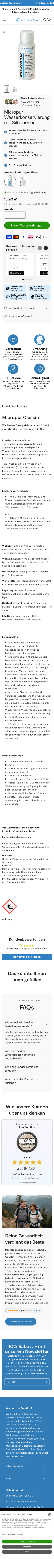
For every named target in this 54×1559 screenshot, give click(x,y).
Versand (16, 204)
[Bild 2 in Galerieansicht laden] (15, 89)
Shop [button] (9, 1478)
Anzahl (9, 209)
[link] (38, 264)
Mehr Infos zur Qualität (21, 1321)
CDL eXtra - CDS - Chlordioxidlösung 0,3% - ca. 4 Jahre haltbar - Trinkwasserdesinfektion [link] (21, 257)
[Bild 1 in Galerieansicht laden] (6, 89)
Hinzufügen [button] (16, 273)
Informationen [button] (15, 1466)
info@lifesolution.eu (25, 1501)
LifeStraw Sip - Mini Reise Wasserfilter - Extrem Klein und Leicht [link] (46, 257)
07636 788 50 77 (24, 1495)
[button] (4, 20)
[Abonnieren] (46, 1381)
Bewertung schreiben (27, 956)
